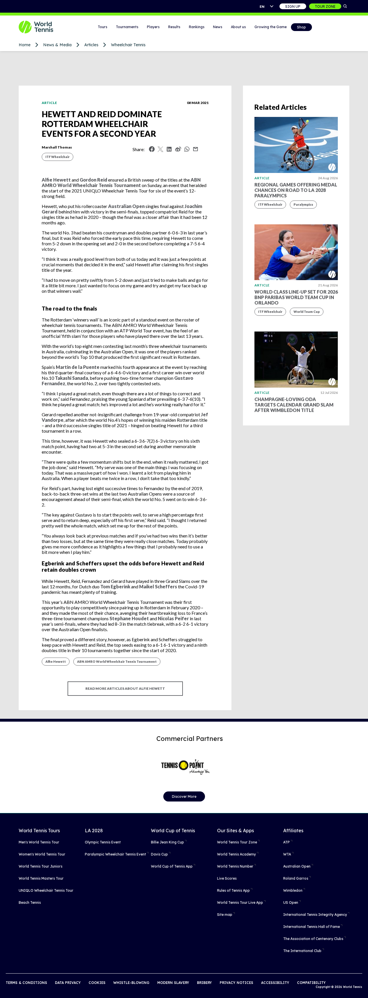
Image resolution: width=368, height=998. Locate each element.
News (217, 27)
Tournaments (127, 27)
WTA (287, 854)
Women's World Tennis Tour (42, 854)
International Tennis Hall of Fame (311, 926)
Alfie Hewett (55, 661)
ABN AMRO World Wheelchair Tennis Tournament (117, 661)
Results (174, 27)
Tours (102, 27)
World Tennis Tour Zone (237, 842)
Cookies (97, 982)
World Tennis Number (235, 866)
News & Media (57, 44)
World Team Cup (307, 311)
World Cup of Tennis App (172, 866)
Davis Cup (159, 854)
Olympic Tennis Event (103, 842)
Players (153, 27)
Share (188, 150)
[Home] (43, 27)
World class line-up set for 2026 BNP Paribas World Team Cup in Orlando (296, 297)
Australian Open (296, 866)
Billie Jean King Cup (167, 842)
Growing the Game (270, 27)
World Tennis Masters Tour (41, 878)
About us (238, 27)
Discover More (184, 796)
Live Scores (227, 878)
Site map (224, 914)
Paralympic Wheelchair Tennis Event (115, 854)
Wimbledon (292, 890)
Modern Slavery (173, 982)
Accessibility (275, 982)
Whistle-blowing (131, 982)
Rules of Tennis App (233, 890)
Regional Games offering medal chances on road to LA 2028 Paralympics (295, 190)
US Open (290, 902)
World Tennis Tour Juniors (40, 866)
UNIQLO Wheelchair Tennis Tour (46, 890)
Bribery (204, 982)
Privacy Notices (236, 982)
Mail (195, 149)
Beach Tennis (30, 902)
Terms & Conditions (26, 982)
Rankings (196, 27)
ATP (286, 842)
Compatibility (311, 982)
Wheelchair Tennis (128, 44)
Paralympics (303, 204)
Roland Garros (295, 878)
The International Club (302, 951)
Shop (301, 27)
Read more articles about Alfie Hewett (125, 688)
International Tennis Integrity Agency (315, 914)
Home (24, 44)
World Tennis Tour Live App (240, 902)
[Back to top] (363, 987)
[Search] (345, 6)
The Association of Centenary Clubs (313, 939)
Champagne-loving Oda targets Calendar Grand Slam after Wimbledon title (294, 404)
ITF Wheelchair (57, 157)
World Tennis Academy (236, 854)
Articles (91, 44)
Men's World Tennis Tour (39, 842)
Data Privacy (68, 982)
